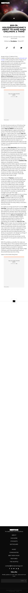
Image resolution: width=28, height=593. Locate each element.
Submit (22, 580)
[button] (14, 18)
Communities (14, 552)
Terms (17, 591)
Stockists (14, 541)
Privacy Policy (12, 591)
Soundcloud (16, 568)
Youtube (18, 568)
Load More (14, 520)
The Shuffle (14, 561)
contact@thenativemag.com (14, 566)
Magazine (14, 538)
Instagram (11, 568)
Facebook (9, 568)
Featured (14, 558)
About (14, 535)
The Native (13, 41)
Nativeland (14, 544)
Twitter (14, 568)
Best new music (14, 555)
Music (14, 549)
